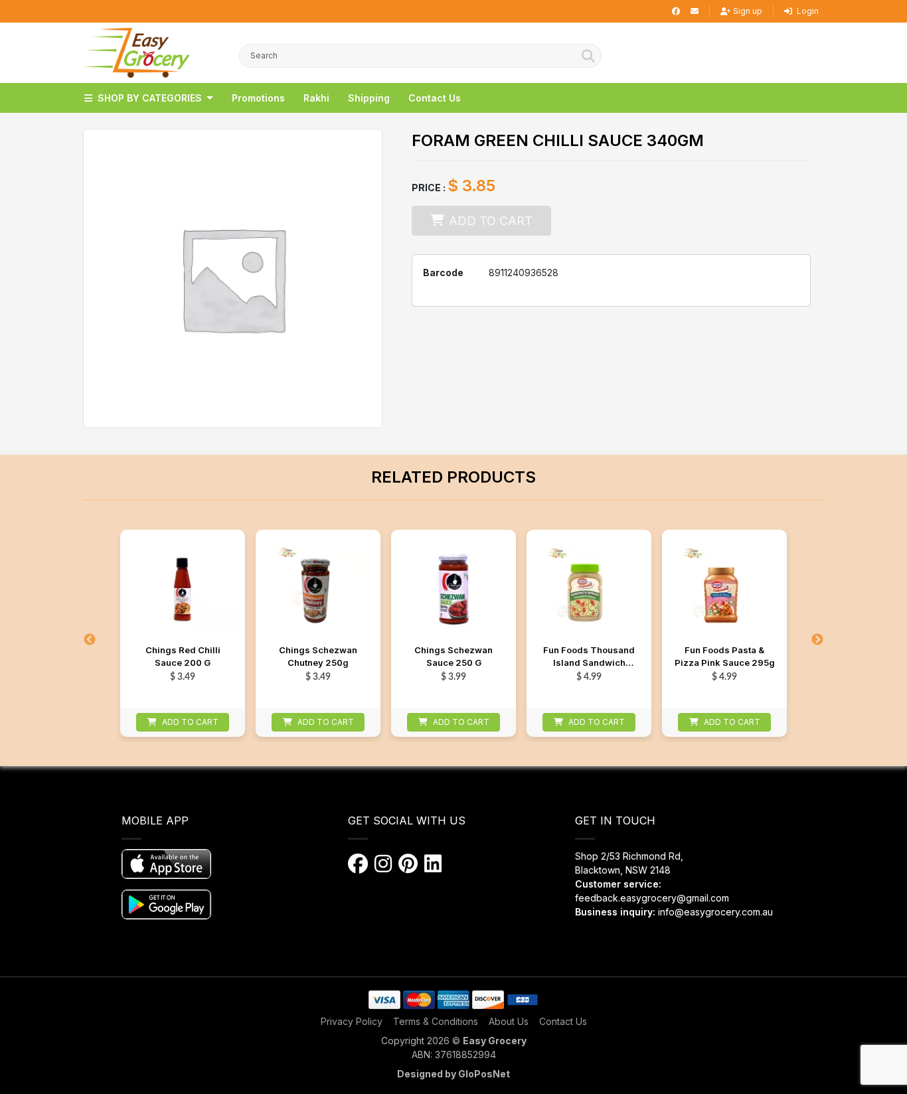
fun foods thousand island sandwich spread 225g (589, 657)
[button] (136, 53)
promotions (258, 98)
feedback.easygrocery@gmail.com (652, 897)
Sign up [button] (747, 11)
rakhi (316, 98)
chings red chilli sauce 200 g (182, 656)
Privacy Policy (351, 1021)
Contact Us (563, 1021)
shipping (369, 98)
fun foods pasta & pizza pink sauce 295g (725, 656)
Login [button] (807, 11)
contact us (434, 98)
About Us (509, 1021)
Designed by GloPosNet (453, 1073)
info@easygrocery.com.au (715, 911)
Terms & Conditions (435, 1021)
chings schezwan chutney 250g (318, 656)
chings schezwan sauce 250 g (453, 656)
